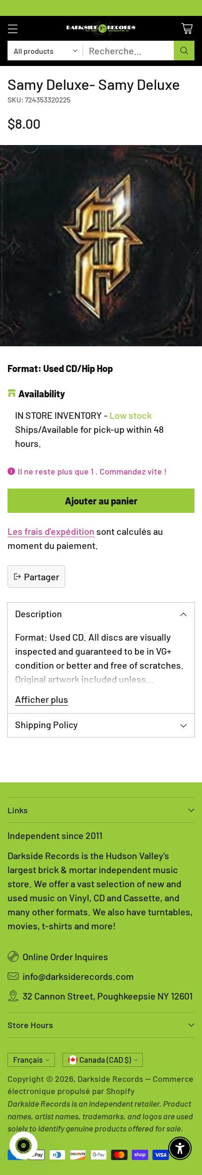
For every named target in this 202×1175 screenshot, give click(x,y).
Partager (41, 576)
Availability (41, 393)
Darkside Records (110, 1078)
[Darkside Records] (101, 28)
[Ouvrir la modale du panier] (186, 28)
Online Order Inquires (65, 956)
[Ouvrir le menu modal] (12, 28)
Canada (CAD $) (105, 1059)
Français (28, 1059)
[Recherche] (184, 50)
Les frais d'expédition (51, 531)
